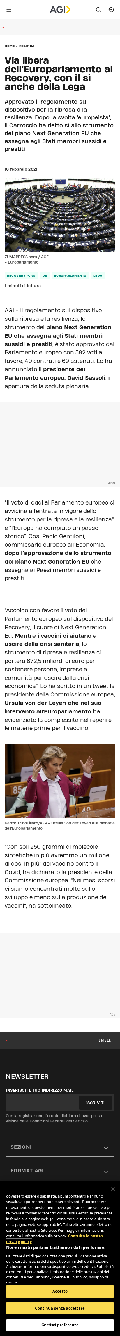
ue (45, 275)
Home (10, 46)
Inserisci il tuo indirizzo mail (40, 1090)
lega (98, 275)
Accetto (60, 1291)
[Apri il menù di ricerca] (98, 10)
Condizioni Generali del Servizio (59, 1121)
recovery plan (21, 275)
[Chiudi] (113, 1189)
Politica (27, 46)
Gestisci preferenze (59, 1325)
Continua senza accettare (60, 1308)
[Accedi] (111, 10)
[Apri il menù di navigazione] (9, 10)
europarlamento (70, 275)
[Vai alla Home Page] (60, 9)
